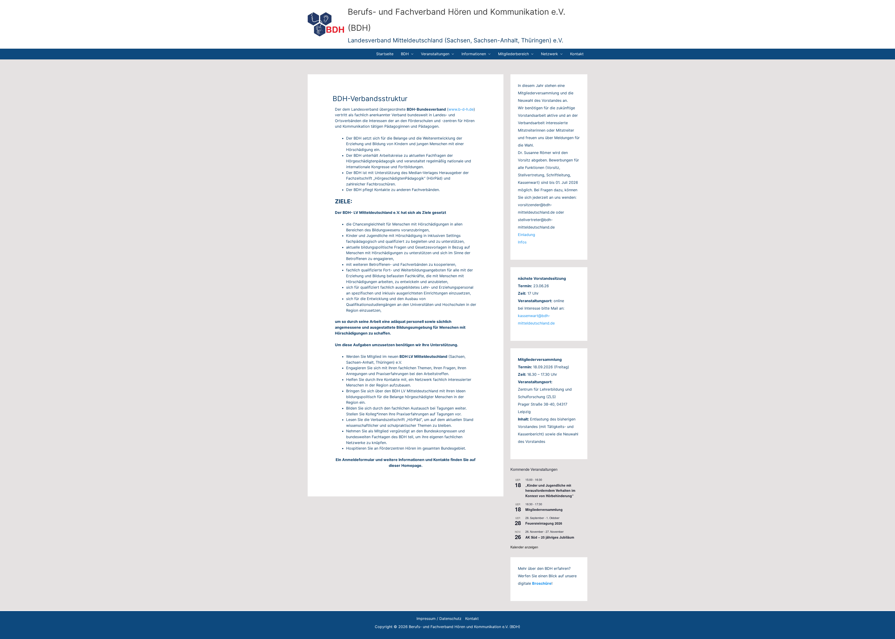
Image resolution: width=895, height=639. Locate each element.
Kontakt (577, 53)
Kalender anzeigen (524, 547)
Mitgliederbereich (513, 53)
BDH (405, 53)
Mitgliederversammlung (544, 509)
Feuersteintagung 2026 (543, 523)
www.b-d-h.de (461, 109)
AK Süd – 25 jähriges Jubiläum (549, 537)
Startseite (384, 53)
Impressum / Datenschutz (439, 618)
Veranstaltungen (435, 53)
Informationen (473, 53)
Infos (522, 242)
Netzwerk (549, 53)
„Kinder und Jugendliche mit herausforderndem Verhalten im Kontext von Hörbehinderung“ (550, 490)
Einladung (526, 234)
